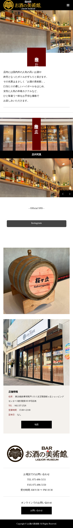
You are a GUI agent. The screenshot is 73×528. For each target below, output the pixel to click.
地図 (36, 424)
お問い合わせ (36, 510)
